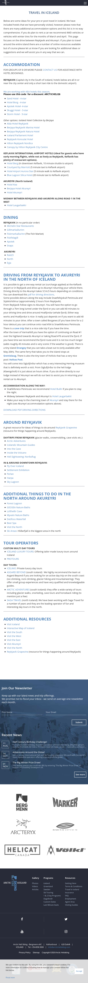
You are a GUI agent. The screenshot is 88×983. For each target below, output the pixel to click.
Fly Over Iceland (15, 466)
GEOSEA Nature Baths (18, 507)
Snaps (10, 245)
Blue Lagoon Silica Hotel (19, 175)
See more (80, 774)
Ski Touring (48, 892)
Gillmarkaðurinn (15, 229)
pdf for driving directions (41, 294)
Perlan (10, 473)
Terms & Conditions (73, 886)
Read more (10, 978)
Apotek (10, 241)
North (10, 258)
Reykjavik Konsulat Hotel (20, 139)
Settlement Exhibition (18, 470)
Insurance (69, 892)
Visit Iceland (13, 624)
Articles (35, 889)
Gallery (35, 878)
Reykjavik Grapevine (66, 427)
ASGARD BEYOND (16, 572)
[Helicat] (23, 850)
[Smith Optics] (65, 826)
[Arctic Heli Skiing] (5, 3)
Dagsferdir (48, 898)
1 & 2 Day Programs (52, 895)
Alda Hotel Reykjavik (17, 123)
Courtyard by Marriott (18, 167)
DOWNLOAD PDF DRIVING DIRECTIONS (24, 409)
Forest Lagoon (14, 503)
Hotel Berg (12, 163)
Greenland (48, 886)
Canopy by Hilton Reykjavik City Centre (27, 147)
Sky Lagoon (13, 481)
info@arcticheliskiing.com (59, 947)
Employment (70, 898)
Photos (35, 883)
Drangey (21, 347)
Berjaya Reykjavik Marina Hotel (23, 127)
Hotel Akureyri (14, 192)
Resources (70, 878)
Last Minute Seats (51, 905)
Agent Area (70, 902)
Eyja (9, 262)
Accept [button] (79, 971)
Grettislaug (9, 355)
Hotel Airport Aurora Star (20, 171)
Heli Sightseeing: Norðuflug (21, 456)
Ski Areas (12, 530)
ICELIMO (11, 568)
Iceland (47, 883)
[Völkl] (66, 850)
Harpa (10, 477)
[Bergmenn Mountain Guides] (22, 802)
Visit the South (14, 632)
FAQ (67, 895)
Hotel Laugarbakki (16, 205)
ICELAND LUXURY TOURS (20, 551)
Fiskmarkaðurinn (16, 233)
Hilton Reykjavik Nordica (20, 143)
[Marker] (65, 802)
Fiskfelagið (12, 237)
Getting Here (70, 883)
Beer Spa (11, 523)
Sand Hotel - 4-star (16, 98)
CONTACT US (50, 69)
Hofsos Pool (15, 359)
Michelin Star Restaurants (20, 225)
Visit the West (14, 636)
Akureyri (54, 400)
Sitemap (36, 953)
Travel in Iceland (72, 889)
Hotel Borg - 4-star (16, 102)
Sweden (47, 889)
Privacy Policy (24, 953)
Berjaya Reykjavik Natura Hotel (23, 131)
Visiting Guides (71, 905)
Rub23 (10, 255)
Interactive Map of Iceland (20, 628)
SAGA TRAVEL (14, 600)
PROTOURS (13, 558)
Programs (48, 878)
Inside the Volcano (16, 452)
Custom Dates (50, 902)
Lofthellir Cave (14, 511)
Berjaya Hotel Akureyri (19, 188)
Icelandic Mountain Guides (21, 444)
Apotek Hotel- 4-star (17, 106)
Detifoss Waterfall (16, 519)
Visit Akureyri (14, 643)
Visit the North (14, 527)
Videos (35, 886)
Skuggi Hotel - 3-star (17, 110)
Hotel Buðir (56, 389)
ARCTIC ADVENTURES (18, 589)
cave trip (19, 328)
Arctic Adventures (16, 440)
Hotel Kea (12, 184)
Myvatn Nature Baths (18, 515)
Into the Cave (14, 448)
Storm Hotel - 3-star (17, 114)
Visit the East (13, 639)
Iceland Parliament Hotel (20, 135)
